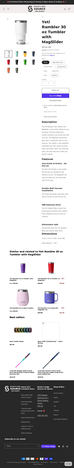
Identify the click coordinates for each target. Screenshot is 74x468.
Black (46, 71)
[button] (4, 9)
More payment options (55, 100)
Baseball (56, 402)
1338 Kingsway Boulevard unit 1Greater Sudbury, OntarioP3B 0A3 (43, 400)
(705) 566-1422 (42, 415)
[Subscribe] (37, 446)
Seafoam (54, 75)
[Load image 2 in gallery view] (16, 54)
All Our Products (58, 393)
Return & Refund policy (33, 462)
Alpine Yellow (49, 67)
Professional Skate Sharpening (26, 403)
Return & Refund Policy (27, 417)
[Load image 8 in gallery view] (33, 62)
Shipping (44, 50)
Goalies (56, 397)
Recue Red (56, 71)
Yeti (55, 406)
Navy (46, 75)
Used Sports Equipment (60, 419)
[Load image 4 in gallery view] (33, 54)
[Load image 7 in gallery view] (25, 62)
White (45, 62)
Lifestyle (56, 410)
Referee (56, 415)
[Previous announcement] (4, 2)
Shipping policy (63, 462)
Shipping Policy (25, 422)
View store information (50, 116)
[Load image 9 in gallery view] (8, 70)
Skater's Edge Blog (26, 433)
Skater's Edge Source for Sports (18, 462)
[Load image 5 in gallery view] (8, 62)
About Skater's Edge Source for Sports (27, 396)
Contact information (38, 464)
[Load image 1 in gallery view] (8, 54)
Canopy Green (61, 66)
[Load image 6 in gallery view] (16, 62)
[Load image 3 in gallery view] (25, 54)
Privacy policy (44, 462)
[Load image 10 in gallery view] (16, 70)
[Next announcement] (70, 2)
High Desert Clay (57, 62)
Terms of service (54, 462)
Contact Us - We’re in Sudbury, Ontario (27, 427)
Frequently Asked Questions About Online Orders (28, 411)
